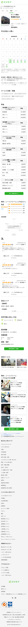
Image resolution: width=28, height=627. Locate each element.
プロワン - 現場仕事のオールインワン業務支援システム (13, 594)
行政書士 (3, 498)
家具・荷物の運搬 (5, 464)
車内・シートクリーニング (10, 433)
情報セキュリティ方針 (9, 617)
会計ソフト (3, 516)
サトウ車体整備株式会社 (6, 434)
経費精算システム (5, 523)
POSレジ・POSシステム (6, 536)
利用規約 (9, 612)
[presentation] (3, 11)
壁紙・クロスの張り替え (6, 462)
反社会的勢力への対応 (20, 614)
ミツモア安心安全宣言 (6, 557)
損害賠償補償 (4, 559)
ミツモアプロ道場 (5, 572)
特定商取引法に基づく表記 (9, 614)
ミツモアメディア (5, 554)
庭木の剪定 (3, 454)
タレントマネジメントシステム (8, 539)
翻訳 (2, 513)
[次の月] (26, 36)
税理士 (2, 480)
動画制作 (3, 505)
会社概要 (3, 586)
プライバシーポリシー (16, 612)
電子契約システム (5, 526)
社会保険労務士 (4, 500)
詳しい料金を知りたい (14, 193)
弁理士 (2, 503)
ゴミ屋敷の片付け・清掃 (6, 470)
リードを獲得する (5, 570)
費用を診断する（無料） (14, 348)
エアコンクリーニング (6, 444)
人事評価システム (5, 529)
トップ (2, 433)
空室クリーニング (5, 477)
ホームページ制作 (5, 508)
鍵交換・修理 (4, 475)
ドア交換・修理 (4, 472)
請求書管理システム (5, 534)
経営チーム (3, 588)
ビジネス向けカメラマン (6, 495)
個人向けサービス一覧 (6, 547)
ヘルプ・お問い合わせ (6, 552)
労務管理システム (5, 531)
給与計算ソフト (4, 521)
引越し (2, 449)
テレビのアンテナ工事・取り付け (8, 459)
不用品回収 (3, 452)
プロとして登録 (4, 567)
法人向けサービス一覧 (6, 549)
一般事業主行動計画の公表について (14, 621)
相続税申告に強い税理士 (6, 488)
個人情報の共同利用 (19, 617)
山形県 (18, 433)
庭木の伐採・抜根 (5, 457)
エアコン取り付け (5, 446)
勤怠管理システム (5, 518)
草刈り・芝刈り (4, 467)
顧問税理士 (3, 485)
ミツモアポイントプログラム (14, 619)
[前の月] (2, 36)
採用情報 (3, 591)
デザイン (3, 511)
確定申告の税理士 (5, 482)
